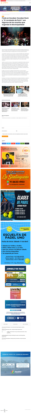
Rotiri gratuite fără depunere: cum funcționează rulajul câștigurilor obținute (15, 0)
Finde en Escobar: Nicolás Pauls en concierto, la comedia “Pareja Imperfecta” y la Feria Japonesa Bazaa (5, 110)
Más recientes (15, 324)
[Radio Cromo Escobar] (4, 3)
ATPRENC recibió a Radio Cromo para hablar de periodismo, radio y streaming (17, 332)
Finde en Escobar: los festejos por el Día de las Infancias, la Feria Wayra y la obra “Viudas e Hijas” (25, 109)
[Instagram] (18, 143)
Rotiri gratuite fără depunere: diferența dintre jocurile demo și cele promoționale (14, 338)
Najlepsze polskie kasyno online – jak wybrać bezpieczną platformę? (12, 329)
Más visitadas (6, 324)
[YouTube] (13, 143)
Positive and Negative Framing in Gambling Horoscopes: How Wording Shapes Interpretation (13, 336)
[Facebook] (4, 143)
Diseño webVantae (4, 410)
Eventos (5, 13)
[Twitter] (8, 143)
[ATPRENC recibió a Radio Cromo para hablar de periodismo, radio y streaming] (4, 332)
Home (3, 13)
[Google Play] (22, 143)
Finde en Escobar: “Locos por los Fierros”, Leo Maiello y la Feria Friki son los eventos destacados (15, 109)
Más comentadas (25, 324)
